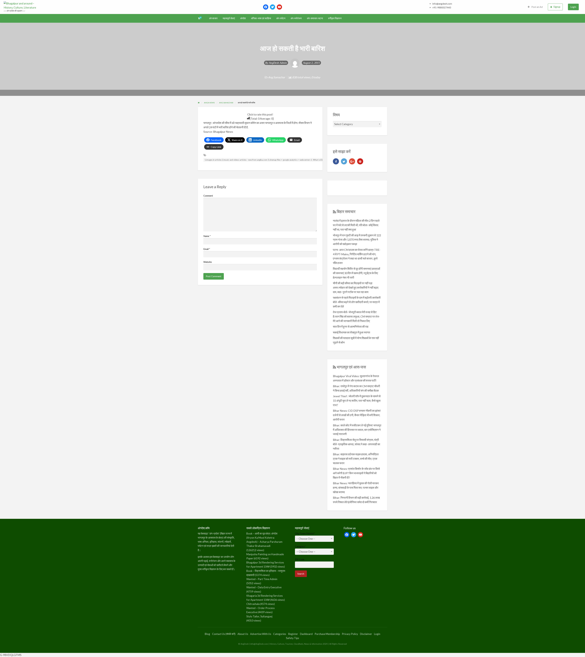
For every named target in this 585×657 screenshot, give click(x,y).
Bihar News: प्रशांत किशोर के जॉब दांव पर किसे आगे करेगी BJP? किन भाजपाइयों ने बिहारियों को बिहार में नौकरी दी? (356, 473)
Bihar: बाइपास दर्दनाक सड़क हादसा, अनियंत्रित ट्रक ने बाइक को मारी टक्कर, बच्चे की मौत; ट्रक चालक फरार (356, 459)
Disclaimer (366, 634)
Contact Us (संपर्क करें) (224, 634)
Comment (208, 195)
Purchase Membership (327, 634)
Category (300, 546)
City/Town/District (305, 533)
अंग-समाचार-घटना (315, 18)
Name (207, 236)
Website (207, 262)
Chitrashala (253, 604)
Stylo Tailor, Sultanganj (259, 616)
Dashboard (306, 634)
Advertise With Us (260, 634)
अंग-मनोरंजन (296, 18)
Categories (279, 634)
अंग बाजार (213, 18)
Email (206, 249)
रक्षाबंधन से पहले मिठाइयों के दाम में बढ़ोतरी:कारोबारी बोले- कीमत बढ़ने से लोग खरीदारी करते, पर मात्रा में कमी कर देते (357, 302)
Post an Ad (537, 6)
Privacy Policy (350, 634)
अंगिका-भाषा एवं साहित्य (261, 18)
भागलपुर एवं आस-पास (351, 367)
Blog (207, 634)
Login (573, 6)
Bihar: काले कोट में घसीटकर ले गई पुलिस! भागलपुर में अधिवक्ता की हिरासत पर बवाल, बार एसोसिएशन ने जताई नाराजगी (357, 430)
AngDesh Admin (278, 62)
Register (293, 634)
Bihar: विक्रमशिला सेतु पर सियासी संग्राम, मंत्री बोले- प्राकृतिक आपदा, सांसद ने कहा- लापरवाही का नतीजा (356, 444)
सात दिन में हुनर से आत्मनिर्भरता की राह (350, 326)
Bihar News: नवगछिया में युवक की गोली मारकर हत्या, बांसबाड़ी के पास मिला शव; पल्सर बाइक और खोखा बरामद (356, 487)
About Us (243, 634)
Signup (556, 6)
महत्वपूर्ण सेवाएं (229, 18)
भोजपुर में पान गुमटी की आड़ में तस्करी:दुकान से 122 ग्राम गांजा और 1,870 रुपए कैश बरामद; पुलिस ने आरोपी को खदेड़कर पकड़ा (357, 240)
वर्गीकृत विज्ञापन (335, 18)
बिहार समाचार (346, 211)
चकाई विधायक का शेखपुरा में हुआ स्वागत (351, 332)
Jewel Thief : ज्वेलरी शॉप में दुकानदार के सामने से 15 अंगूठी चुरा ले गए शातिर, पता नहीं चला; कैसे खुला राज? (357, 400)
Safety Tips (292, 638)
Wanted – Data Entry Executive (264, 587)
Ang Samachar (276, 77)
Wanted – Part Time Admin (261, 579)
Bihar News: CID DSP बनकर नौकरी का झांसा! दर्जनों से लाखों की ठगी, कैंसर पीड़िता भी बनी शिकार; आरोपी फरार (357, 415)
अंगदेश (243, 18)
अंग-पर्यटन (280, 18)
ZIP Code (299, 559)
